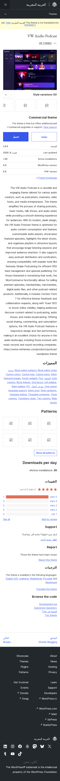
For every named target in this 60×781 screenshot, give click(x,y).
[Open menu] (5, 4)
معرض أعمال (38, 386)
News (53, 661)
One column (51, 386)
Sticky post (33, 390)
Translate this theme (46, 589)
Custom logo (28, 374)
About (53, 655)
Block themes (23, 382)
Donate (22, 693)
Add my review (49, 519)
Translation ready (27, 398)
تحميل (16, 136)
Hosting (52, 666)
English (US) (12, 578)
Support (52, 687)
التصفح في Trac (49, 611)
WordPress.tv (48, 698)
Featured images (12, 378)
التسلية (47, 378)
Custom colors (13, 374)
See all (6, 519)
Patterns (23, 672)
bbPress (50, 719)
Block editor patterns (26, 370)
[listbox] (30, 432)
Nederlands (36, 578)
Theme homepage (47, 177)
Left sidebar (50, 382)
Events (24, 687)
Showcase (22, 655)
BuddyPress (48, 724)
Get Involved (21, 682)
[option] (49, 423)
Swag (23, 698)
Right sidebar (18, 386)
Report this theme (48, 560)
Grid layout (37, 382)
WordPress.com (46, 708)
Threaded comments (38, 394)
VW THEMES (45, 43)
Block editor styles (47, 370)
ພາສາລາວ (24, 578)
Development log (48, 604)
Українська (51, 582)
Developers (50, 693)
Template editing (18, 394)
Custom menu (43, 374)
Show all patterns (45, 453)
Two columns (43, 398)
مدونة (11, 370)
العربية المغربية (42, 738)
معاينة (44, 136)
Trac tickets (51, 615)
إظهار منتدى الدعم (49, 539)
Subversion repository (45, 608)
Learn (54, 682)
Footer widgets (30, 378)
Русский (47, 578)
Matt (52, 714)
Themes (53, 14)
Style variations (48, 390)
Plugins (24, 666)
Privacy (52, 672)
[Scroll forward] (6, 95)
